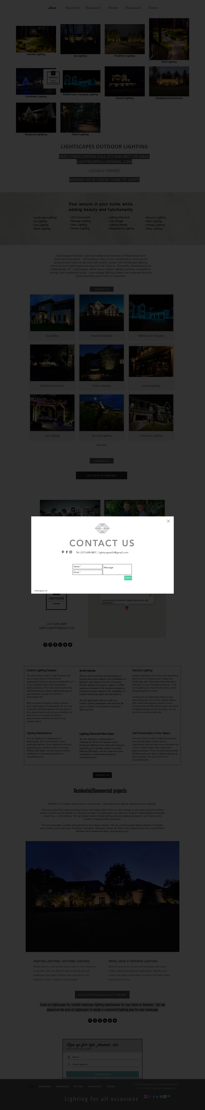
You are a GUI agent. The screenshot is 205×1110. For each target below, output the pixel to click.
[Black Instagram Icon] (70, 552)
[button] (168, 521)
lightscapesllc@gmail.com (113, 552)
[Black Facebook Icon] (67, 552)
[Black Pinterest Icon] (63, 552)
